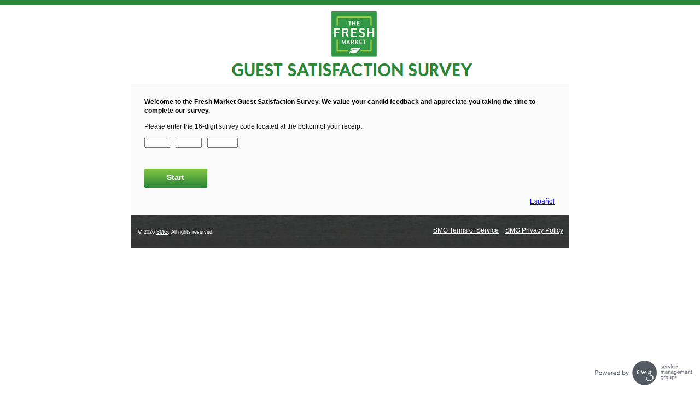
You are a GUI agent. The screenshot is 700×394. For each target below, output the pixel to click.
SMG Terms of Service (466, 230)
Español (542, 201)
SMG (162, 232)
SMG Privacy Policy (534, 230)
